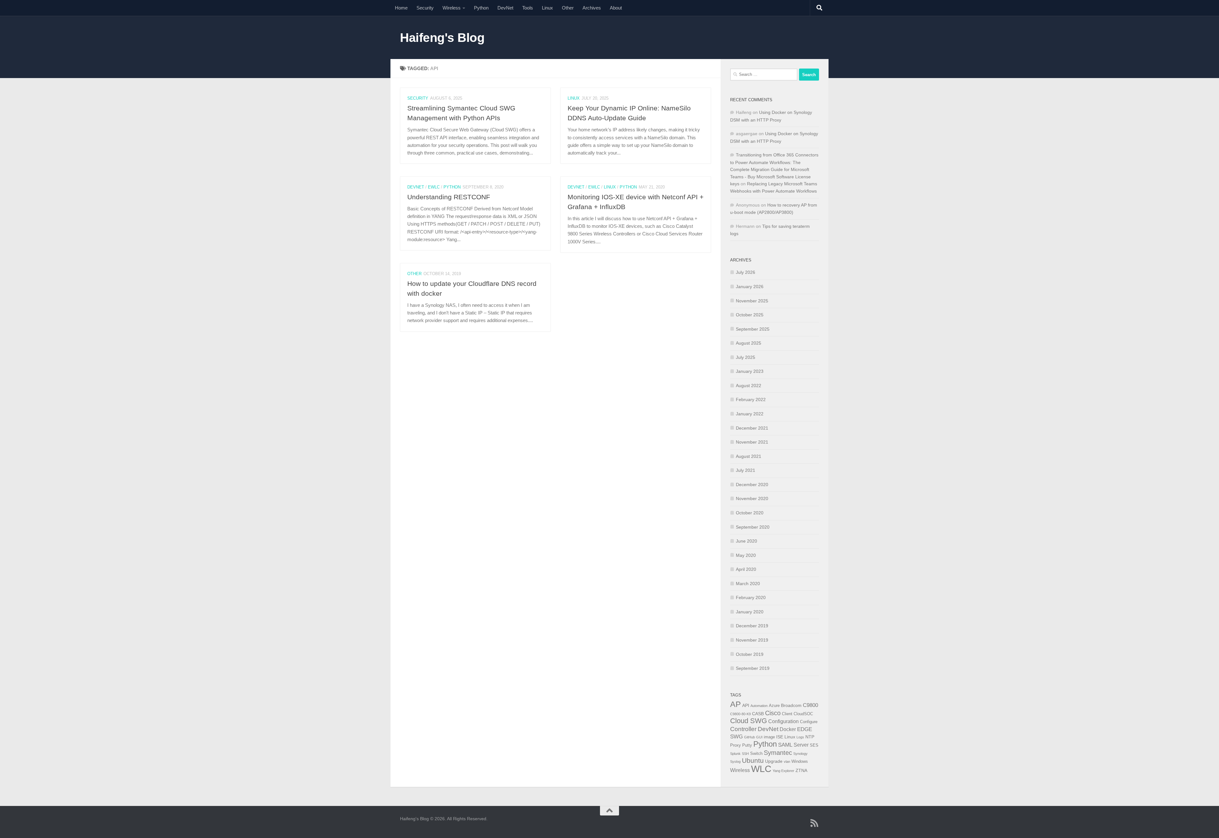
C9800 (810, 705)
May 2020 (746, 555)
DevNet (505, 7)
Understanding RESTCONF (448, 197)
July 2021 (745, 470)
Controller (743, 729)
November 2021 (752, 442)
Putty (747, 745)
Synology (800, 754)
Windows (799, 761)
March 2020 (748, 583)
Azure (774, 705)
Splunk (735, 754)
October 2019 (749, 654)
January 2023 (749, 371)
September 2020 (752, 527)
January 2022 (749, 413)
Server (801, 745)
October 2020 (749, 512)
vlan (787, 761)
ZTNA (801, 770)
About (616, 7)
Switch (756, 753)
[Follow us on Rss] (814, 823)
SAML (785, 745)
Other (568, 7)
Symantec (778, 752)
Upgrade (774, 761)
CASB (758, 713)
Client (787, 714)
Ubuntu (753, 760)
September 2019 (752, 668)
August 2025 (748, 343)
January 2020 (749, 611)
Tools (527, 7)
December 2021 (752, 428)
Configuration (783, 721)
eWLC (434, 187)
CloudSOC (803, 714)
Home (401, 7)
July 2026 (745, 272)
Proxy (735, 745)
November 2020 (752, 498)
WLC (761, 768)
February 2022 (751, 399)
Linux (547, 7)
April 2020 (746, 569)
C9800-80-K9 (740, 714)
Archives (592, 7)
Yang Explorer (783, 771)
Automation (759, 706)
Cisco (773, 712)
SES (814, 745)
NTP (809, 736)
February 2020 (751, 597)
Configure (808, 722)
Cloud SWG (748, 721)
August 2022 (748, 385)
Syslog (735, 761)
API (745, 705)
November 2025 (752, 300)
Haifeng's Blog (442, 37)
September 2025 (752, 329)
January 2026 (749, 286)
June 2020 (746, 541)
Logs (800, 737)
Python (481, 7)
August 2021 (748, 456)
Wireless (452, 7)
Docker (788, 729)
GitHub (749, 737)
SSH (745, 754)
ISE (779, 736)
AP (735, 704)
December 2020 (752, 484)
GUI (759, 737)
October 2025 (749, 314)
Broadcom (791, 705)
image (769, 737)
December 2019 (752, 625)
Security (425, 7)
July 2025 (745, 357)
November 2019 (752, 640)
